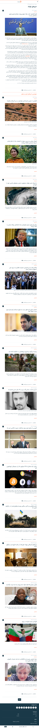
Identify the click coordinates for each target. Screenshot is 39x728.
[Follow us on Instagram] (19, 708)
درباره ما (35, 721)
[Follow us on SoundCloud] (22, 708)
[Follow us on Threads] (17, 708)
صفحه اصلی (35, 714)
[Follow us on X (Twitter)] (26, 708)
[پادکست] (12, 726)
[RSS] (33, 708)
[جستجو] (33, 726)
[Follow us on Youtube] (24, 708)
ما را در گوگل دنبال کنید (23, 726)
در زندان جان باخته (25, 43)
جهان (18, 714)
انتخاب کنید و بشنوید (33, 723)
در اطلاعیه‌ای (28, 56)
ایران (36, 715)
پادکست (18, 715)
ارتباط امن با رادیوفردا (16, 721)
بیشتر (19, 699)
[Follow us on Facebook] (31, 708)
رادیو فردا (35, 11)
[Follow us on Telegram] (29, 708)
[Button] (34, 90)
